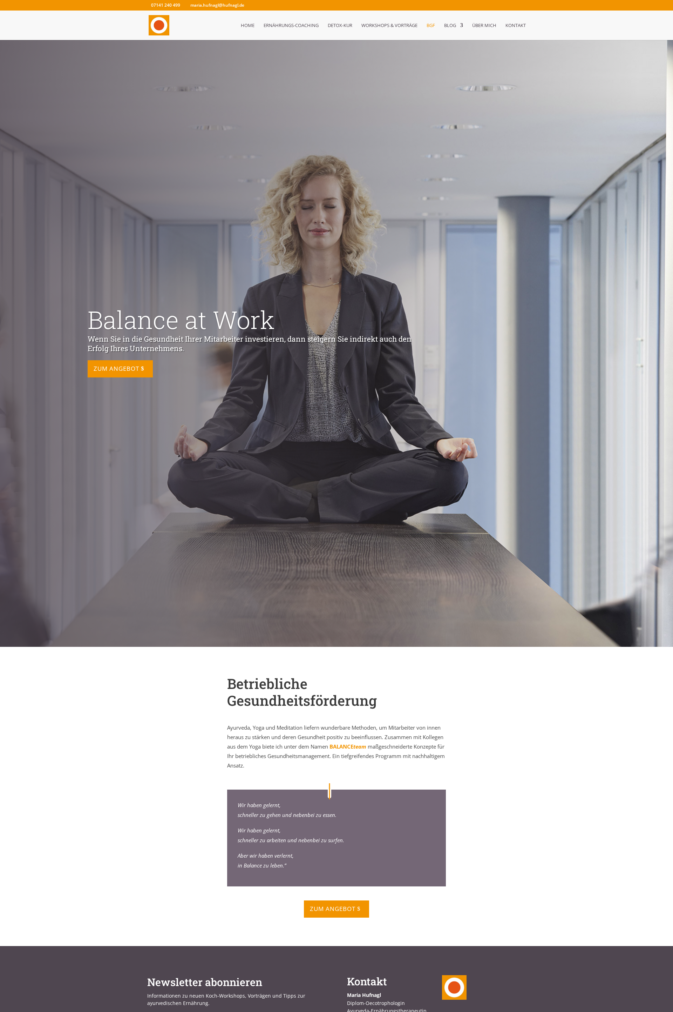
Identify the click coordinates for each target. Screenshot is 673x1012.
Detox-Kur (340, 25)
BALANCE (347, 746)
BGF (431, 25)
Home (247, 25)
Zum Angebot (116, 369)
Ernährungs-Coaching (291, 25)
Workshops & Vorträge (389, 25)
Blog (450, 25)
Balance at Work (181, 319)
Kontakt (515, 25)
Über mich (484, 25)
